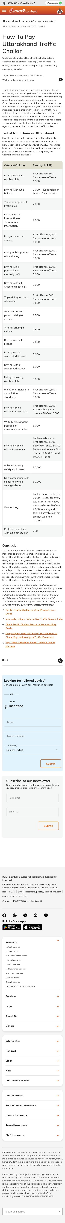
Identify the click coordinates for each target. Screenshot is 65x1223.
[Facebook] (4, 915)
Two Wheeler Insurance (16, 955)
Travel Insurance (13, 964)
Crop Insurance (12, 977)
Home (6, 21)
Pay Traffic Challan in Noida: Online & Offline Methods (30, 644)
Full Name (14, 797)
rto (51, 21)
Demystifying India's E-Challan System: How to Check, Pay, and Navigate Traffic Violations (31, 635)
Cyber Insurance (13, 982)
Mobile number (15, 735)
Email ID (13, 811)
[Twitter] (25, 915)
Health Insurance (13, 960)
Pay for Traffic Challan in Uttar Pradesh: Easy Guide (31, 612)
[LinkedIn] (46, 915)
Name (10, 722)
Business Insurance (15, 973)
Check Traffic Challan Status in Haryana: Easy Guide (31, 626)
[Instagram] (15, 915)
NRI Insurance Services (16, 969)
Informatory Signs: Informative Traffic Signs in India (34, 619)
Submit (50, 763)
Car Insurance (40, 21)
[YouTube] (35, 915)
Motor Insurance (21, 21)
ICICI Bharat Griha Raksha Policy (20, 986)
